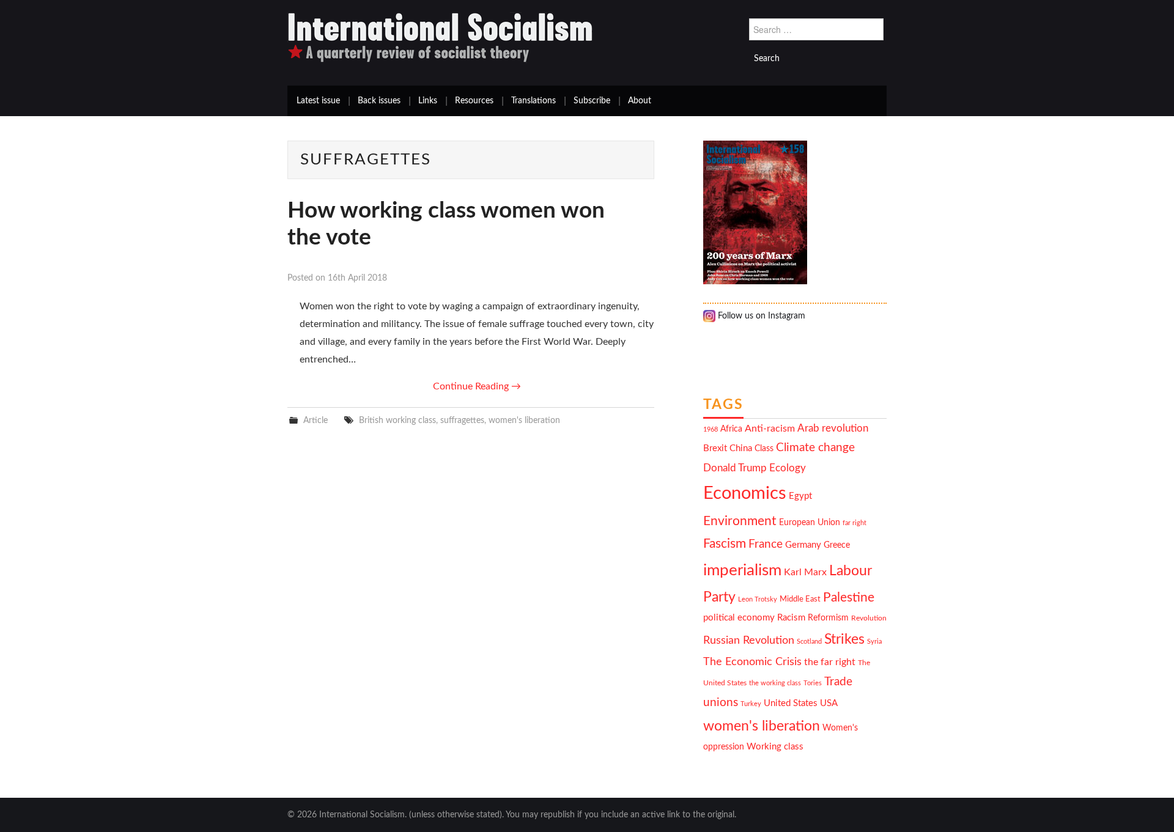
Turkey (750, 704)
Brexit (715, 448)
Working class (775, 746)
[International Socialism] (440, 37)
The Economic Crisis (752, 662)
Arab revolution (832, 428)
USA (829, 703)
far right (854, 523)
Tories (812, 683)
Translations (533, 101)
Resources (474, 101)
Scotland (809, 641)
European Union (809, 522)
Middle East (800, 599)
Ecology (787, 468)
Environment (740, 521)
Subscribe (592, 101)
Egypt (800, 496)
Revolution (869, 618)
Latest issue (318, 101)
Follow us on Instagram (760, 316)
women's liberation (524, 420)
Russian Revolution (748, 640)
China (740, 448)
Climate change (815, 448)
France (765, 544)
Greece (837, 545)
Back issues (379, 101)
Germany (803, 545)
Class (764, 448)
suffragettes (462, 420)
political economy (739, 617)
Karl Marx (805, 572)
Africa (731, 429)
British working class (397, 420)
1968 (710, 429)
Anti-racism (770, 428)
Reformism (828, 618)
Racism (791, 617)
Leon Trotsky (757, 599)
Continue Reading (477, 386)
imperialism (742, 570)
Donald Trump (735, 468)
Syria (874, 641)
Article (315, 420)
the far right (829, 662)
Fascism (724, 543)
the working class (775, 683)
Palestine (848, 597)
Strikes (844, 639)
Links (427, 101)
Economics (744, 493)
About (639, 101)
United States (791, 703)
